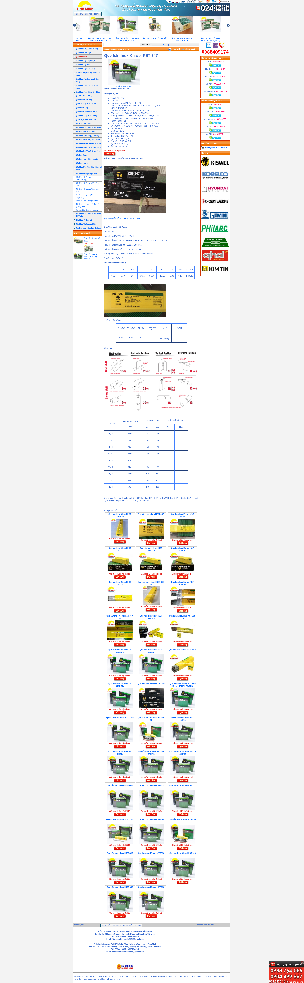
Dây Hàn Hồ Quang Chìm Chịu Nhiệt (87, 190)
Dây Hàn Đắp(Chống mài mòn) (87, 201)
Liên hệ (97, 14)
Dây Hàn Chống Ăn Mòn (86, 224)
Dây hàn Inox (81, 155)
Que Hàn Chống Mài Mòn (86, 112)
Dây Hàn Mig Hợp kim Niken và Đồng (89, 168)
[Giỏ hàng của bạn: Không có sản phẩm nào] (202, 148)
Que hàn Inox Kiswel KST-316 (151, 853)
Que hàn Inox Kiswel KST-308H (182, 650)
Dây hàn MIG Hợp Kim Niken (88, 139)
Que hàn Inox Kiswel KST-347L (151, 514)
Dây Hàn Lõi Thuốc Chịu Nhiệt (88, 127)
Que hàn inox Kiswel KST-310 (151, 887)
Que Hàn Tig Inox (83, 64)
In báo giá (175, 49)
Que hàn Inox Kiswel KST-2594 (151, 684)
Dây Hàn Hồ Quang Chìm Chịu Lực (87, 184)
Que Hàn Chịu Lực (83, 52)
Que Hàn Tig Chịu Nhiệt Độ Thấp (87, 86)
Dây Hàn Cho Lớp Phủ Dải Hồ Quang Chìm (87, 205)
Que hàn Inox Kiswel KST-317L (151, 785)
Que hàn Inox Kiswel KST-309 (182, 853)
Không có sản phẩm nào (216, 148)
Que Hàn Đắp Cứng (84, 100)
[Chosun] (215, 207)
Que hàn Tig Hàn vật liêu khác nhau (88, 73)
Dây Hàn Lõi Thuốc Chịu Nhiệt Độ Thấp (88, 214)
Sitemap (88, 14)
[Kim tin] (215, 274)
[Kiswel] (215, 167)
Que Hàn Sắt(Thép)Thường (87, 49)
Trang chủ (79, 14)
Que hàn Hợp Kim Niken (86, 104)
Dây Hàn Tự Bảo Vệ (84, 220)
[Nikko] (215, 248)
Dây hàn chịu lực (82, 163)
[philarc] (215, 234)
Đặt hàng (110, 154)
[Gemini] (215, 221)
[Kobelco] (215, 181)
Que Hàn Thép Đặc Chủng (86, 116)
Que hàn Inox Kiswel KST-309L (151, 819)
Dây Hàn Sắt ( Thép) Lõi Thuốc (88, 147)
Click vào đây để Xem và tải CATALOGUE (122, 218)
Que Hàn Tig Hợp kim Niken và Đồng (88, 80)
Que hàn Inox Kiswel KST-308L (182, 819)
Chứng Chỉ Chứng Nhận (122, 925)
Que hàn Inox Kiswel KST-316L (120, 819)
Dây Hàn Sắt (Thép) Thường (87, 135)
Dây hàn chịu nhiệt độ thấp (87, 159)
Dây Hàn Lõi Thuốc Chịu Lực (88, 151)
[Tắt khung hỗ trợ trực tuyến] (302, 962)
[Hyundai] (215, 194)
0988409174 (215, 51)
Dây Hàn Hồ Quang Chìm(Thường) (83, 178)
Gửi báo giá (189, 49)
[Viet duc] (215, 261)
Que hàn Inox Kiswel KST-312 (120, 853)
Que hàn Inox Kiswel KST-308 (120, 887)
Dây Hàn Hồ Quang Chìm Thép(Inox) (85, 196)
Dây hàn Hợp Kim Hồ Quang (87, 210)
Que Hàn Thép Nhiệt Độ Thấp (88, 92)
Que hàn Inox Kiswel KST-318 (120, 785)
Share (165, 44)
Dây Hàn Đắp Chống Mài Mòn (88, 143)
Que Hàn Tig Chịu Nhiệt (85, 68)
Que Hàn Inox (81, 56)
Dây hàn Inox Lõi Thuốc (86, 131)
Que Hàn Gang (82, 108)
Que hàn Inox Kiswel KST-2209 (120, 718)
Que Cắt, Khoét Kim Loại (86, 119)
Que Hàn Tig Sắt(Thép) (85, 60)
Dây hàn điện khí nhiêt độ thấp (88, 228)
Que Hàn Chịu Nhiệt (84, 96)
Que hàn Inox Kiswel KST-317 (182, 785)
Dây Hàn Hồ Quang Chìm (86, 174)
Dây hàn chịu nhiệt (83, 123)
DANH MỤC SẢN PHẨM (84, 45)
